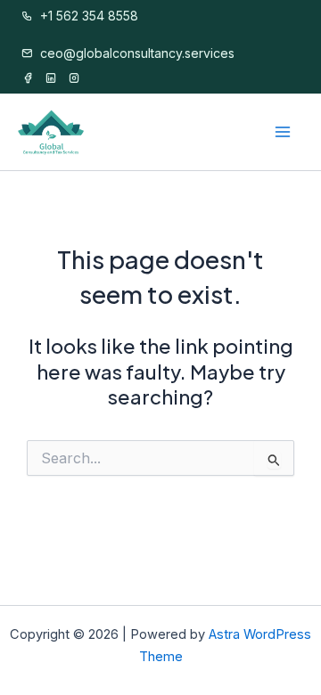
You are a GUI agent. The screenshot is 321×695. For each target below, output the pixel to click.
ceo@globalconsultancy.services (136, 53)
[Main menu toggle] (283, 132)
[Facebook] (27, 78)
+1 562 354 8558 (87, 15)
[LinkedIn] (51, 78)
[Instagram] (74, 78)
